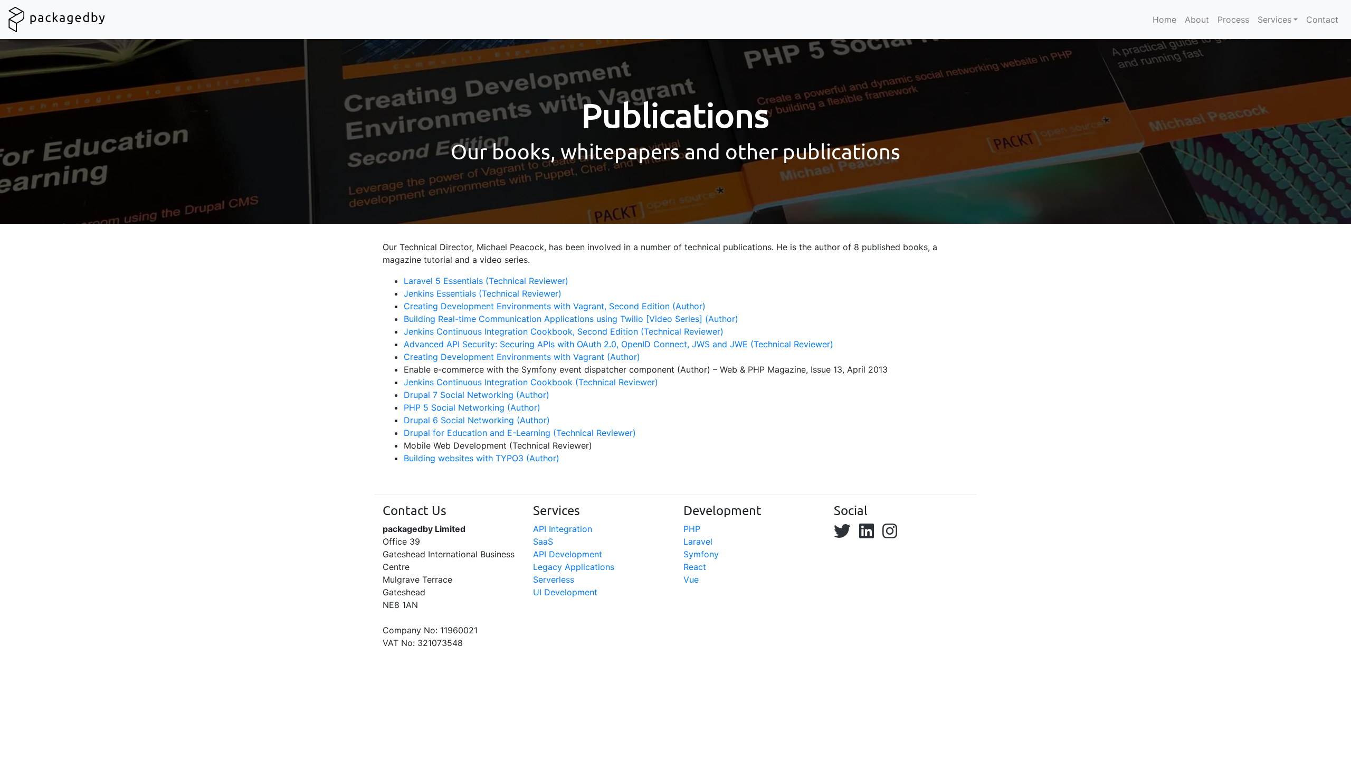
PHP (691, 529)
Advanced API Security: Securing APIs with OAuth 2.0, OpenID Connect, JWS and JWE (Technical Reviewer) (620, 344)
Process (1233, 19)
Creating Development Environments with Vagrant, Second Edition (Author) (555, 306)
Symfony (701, 554)
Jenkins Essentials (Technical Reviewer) (483, 293)
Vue (691, 579)
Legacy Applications (573, 567)
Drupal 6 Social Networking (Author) (477, 420)
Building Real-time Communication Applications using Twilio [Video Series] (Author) (571, 319)
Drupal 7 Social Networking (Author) (476, 395)
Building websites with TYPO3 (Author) (481, 458)
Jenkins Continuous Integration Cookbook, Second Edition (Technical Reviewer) (564, 331)
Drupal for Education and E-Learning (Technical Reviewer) (520, 433)
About (1197, 19)
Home (1164, 19)
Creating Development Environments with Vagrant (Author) (522, 357)
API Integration (562, 529)
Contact (1322, 19)
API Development (567, 554)
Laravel (697, 541)
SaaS (543, 541)
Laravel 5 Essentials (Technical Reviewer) (486, 281)
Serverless (553, 579)
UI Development (565, 592)
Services (1274, 19)
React (694, 567)
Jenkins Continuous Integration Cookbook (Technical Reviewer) (531, 382)
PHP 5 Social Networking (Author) (472, 407)
